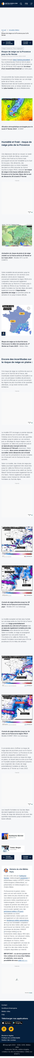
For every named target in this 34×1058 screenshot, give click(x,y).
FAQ (3, 1015)
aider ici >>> (22, 960)
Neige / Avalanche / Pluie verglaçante (12, 48)
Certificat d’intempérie (9, 1008)
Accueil (4, 30)
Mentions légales (8, 1035)
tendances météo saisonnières (18, 920)
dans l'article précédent (21, 60)
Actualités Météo (14, 30)
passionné (24, 878)
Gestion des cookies (9, 1040)
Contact (4, 1005)
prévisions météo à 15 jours (13, 911)
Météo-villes (6, 1011)
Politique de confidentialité (11, 1038)
